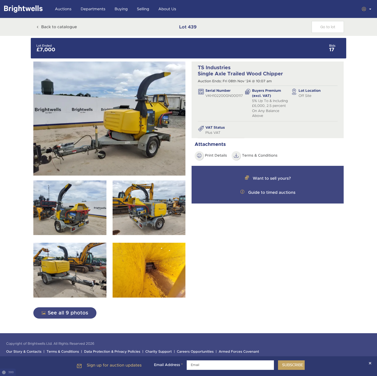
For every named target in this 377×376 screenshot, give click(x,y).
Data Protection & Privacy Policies (112, 352)
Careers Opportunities (195, 352)
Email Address (168, 365)
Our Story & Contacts (24, 352)
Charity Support (158, 352)
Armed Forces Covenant (239, 352)
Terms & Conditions (259, 155)
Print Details (216, 155)
